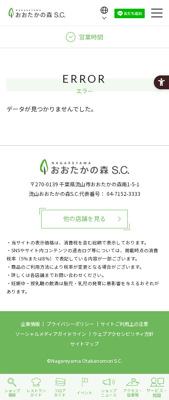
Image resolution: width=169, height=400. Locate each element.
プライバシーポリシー (70, 323)
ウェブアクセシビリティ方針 (123, 333)
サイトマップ (84, 343)
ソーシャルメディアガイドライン (50, 333)
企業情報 (30, 323)
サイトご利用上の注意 (124, 323)
